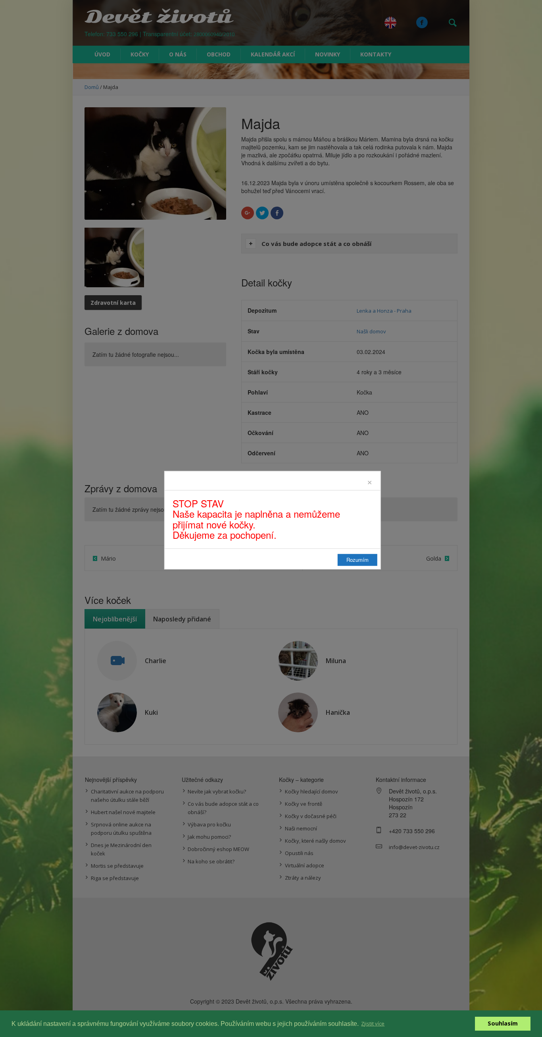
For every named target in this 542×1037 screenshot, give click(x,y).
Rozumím (357, 559)
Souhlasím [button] (503, 1023)
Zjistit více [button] (372, 1023)
